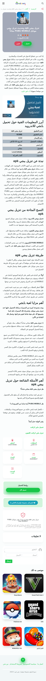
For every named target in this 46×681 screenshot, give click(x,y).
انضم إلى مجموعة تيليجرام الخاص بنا (21, 503)
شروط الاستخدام (16, 664)
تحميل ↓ (27, 43)
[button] (42, 3)
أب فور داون (26, 91)
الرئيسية (33, 9)
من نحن (5, 664)
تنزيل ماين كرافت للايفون (34, 433)
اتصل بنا (40, 664)
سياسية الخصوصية (29, 664)
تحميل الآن (23, 490)
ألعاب (26, 9)
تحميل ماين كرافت (36, 427)
